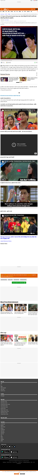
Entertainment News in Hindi (5, 404)
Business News (3, 408)
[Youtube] (10, 447)
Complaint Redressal (26, 462)
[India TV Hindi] (6, 9)
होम (0, 11)
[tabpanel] (9, 79)
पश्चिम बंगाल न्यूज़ (3, 426)
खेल (14, 11)
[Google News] (3, 62)
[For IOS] (14, 457)
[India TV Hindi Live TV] (36, 9)
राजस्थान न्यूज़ (2, 432)
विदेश (8, 11)
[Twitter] (5, 447)
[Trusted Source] (8, 62)
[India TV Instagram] (7, 447)
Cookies (3, 471)
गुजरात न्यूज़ (2, 433)
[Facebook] (2, 447)
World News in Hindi (4, 402)
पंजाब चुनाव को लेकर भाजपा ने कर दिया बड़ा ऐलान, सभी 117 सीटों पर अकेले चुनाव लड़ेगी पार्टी (6, 344)
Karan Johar (10, 279)
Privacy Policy (15, 462)
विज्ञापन (2, 386)
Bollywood (29, 275)
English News (3, 390)
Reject (22, 473)
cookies (19, 472)
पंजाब (1, 435)
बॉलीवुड (9, 14)
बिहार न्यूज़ (2, 428)
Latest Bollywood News (5, 241)
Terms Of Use (9, 462)
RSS (31, 462)
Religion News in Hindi (4, 409)
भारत (6, 11)
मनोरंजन (12, 11)
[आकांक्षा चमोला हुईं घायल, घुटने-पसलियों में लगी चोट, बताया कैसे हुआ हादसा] (20, 307)
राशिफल (20, 11)
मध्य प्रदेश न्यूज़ (3, 429)
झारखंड (2, 440)
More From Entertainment (9, 302)
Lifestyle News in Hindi (4, 414)
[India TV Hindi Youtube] (34, 0)
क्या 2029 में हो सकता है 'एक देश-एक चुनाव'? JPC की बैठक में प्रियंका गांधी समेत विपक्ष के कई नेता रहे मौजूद (20, 344)
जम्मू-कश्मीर (2, 439)
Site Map (4, 462)
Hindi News (2, 14)
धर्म (22, 11)
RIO (34, 462)
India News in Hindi (4, 401)
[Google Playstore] (5, 452)
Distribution (19, 463)
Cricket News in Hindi (4, 407)
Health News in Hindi (4, 412)
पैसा (17, 11)
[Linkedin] (12, 447)
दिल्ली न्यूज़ (2, 425)
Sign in (36, 0)
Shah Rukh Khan (4, 279)
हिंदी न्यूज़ (6, 275)
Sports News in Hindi (4, 405)
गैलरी (25, 11)
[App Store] (14, 452)
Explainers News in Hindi (5, 411)
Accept (16, 473)
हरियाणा (2, 436)
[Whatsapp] (35, 62)
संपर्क (1, 383)
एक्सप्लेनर (28, 11)
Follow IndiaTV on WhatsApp (18, 282)
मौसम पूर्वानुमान (2, 395)
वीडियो (3, 11)
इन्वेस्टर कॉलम (2, 389)
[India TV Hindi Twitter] (33, 0)
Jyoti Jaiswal (6, 19)
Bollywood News (23, 279)
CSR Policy (20, 462)
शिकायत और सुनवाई (3, 387)
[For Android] (5, 457)
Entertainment (16, 279)
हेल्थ (31, 11)
